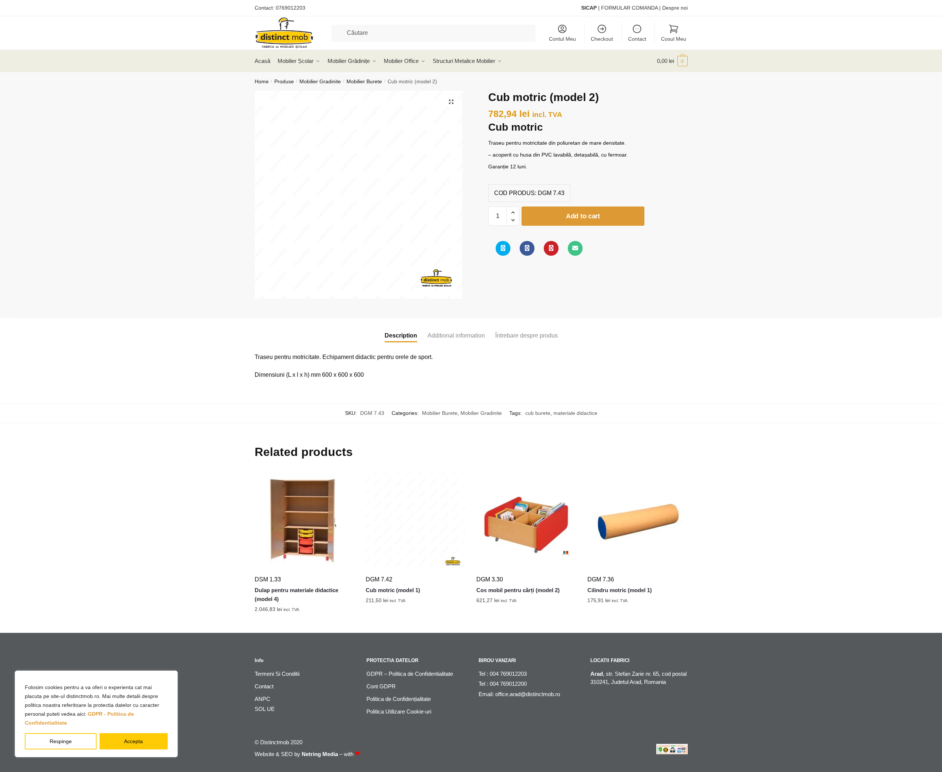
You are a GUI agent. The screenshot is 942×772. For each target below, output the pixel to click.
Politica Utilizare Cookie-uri (398, 711)
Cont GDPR (381, 686)
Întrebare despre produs (526, 335)
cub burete (537, 413)
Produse (284, 81)
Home (262, 81)
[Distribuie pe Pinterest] (551, 248)
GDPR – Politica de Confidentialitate (409, 674)
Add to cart (583, 216)
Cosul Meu (673, 39)
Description (401, 335)
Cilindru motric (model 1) (619, 590)
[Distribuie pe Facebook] (527, 248)
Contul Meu (562, 39)
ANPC (262, 699)
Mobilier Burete (364, 81)
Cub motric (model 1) (393, 590)
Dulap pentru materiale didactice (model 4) (296, 594)
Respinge (61, 741)
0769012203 (290, 8)
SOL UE (265, 709)
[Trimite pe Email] (575, 248)
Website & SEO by (296, 754)
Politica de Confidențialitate (398, 699)
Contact (637, 39)
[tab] (401, 329)
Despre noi (675, 8)
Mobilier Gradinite (320, 81)
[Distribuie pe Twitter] (503, 248)
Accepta (133, 741)
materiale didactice (575, 413)
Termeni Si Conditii (277, 674)
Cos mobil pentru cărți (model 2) (518, 590)
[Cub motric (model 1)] (416, 521)
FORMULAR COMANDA (629, 8)
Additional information (456, 335)
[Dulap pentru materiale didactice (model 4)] (305, 521)
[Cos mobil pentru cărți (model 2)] (526, 521)
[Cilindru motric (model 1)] (637, 521)
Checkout (602, 39)
